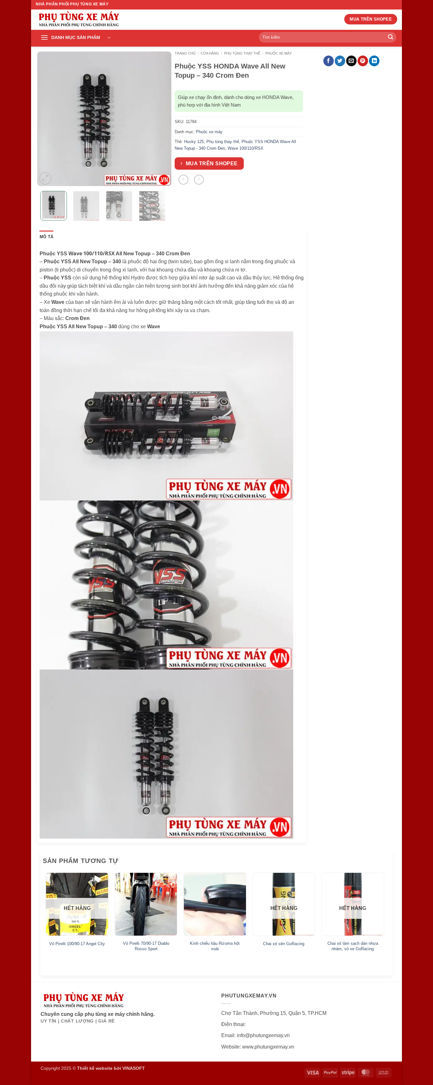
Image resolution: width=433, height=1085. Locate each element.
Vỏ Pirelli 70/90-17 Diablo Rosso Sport (146, 946)
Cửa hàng (210, 53)
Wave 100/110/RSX (245, 148)
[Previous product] (199, 180)
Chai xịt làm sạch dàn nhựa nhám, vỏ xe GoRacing (352, 946)
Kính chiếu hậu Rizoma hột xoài (215, 946)
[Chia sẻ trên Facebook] (328, 61)
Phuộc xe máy (278, 53)
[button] (75, 38)
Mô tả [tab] (46, 236)
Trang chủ (185, 53)
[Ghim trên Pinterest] (363, 61)
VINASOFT (133, 1068)
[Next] (161, 118)
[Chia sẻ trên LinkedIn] (374, 61)
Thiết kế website (95, 1068)
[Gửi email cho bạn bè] (351, 61)
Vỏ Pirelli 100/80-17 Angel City (77, 943)
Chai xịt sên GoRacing (283, 943)
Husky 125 (194, 141)
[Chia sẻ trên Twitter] (340, 61)
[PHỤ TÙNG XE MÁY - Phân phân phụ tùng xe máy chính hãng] (78, 20)
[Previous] (47, 118)
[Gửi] (390, 37)
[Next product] (183, 180)
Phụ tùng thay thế (242, 53)
